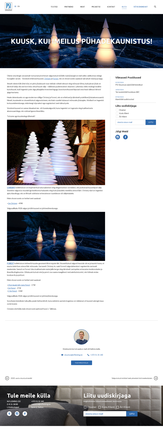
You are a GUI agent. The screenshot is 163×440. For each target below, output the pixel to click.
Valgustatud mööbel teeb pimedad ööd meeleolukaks (133, 378)
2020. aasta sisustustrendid (20, 378)
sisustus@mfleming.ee (73, 355)
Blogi (124, 7)
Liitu (150, 122)
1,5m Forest (12, 291)
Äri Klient (123, 117)
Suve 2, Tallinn (37, 407)
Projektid (96, 7)
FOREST (10, 263)
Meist (82, 7)
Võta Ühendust (141, 7)
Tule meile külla (81, 363)
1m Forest (12, 288)
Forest (55, 79)
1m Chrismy (12, 203)
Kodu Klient (124, 113)
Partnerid (68, 7)
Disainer (122, 110)
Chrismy (47, 79)
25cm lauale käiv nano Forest (19, 285)
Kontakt (111, 7)
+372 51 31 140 (96, 355)
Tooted (54, 7)
